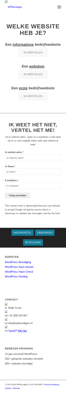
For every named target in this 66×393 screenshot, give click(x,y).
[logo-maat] (27, 7)
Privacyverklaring (51, 384)
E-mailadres (11, 180)
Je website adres (14, 152)
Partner (8, 388)
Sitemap (16, 388)
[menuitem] (59, 7)
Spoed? (17, 330)
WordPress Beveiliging (18, 262)
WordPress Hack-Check (19, 271)
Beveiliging (33, 242)
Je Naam (10, 166)
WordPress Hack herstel (19, 266)
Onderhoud (45, 232)
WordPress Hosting (16, 276)
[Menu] (59, 7)
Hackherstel (23, 232)
